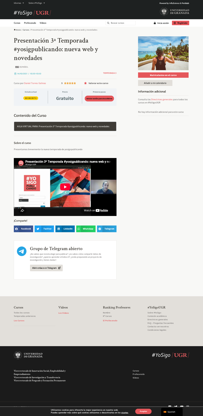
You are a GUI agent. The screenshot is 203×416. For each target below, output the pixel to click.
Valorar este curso (98, 83)
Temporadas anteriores (25, 316)
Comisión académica (157, 316)
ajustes (124, 412)
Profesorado (30, 23)
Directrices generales (162, 99)
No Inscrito (31, 98)
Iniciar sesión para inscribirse (99, 98)
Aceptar (143, 411)
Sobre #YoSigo (35, 3)
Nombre (106, 312)
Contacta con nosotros (158, 326)
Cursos (17, 23)
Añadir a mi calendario (155, 82)
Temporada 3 (109, 73)
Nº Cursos (107, 316)
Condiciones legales (157, 330)
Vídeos (43, 23)
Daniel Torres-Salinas (35, 83)
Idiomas (17, 3)
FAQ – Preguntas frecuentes (161, 323)
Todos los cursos (22, 312)
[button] (100, 83)
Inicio (18, 29)
